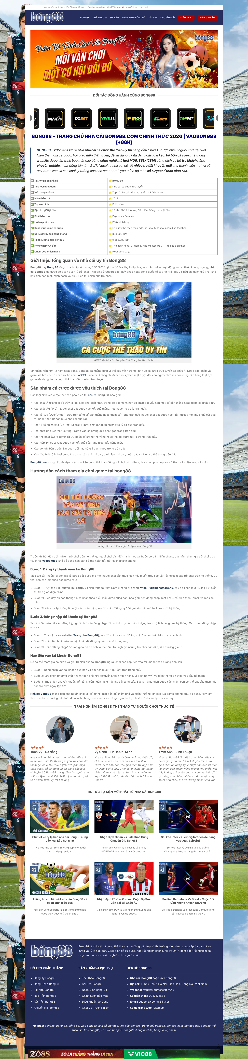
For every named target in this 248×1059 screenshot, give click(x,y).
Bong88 (85, 17)
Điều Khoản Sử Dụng (95, 1001)
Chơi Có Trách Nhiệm (95, 1007)
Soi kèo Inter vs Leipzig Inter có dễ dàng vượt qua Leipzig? (188, 838)
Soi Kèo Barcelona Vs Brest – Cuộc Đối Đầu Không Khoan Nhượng (188, 901)
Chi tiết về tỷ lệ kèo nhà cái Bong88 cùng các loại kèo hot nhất (60, 838)
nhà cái (92, 395)
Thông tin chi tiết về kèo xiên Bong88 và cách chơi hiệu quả (60, 901)
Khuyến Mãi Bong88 (46, 1007)
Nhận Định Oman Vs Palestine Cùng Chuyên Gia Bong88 (124, 838)
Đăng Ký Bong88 (44, 978)
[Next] (210, 59)
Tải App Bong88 (44, 989)
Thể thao (98, 17)
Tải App (152, 17)
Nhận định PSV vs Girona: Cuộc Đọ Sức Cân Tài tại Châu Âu (124, 901)
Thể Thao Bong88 (93, 978)
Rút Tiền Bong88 (44, 1001)
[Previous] (38, 59)
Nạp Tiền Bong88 (45, 995)
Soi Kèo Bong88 (92, 984)
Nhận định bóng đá (133, 17)
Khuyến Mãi (167, 17)
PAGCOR (82, 375)
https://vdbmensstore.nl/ (158, 989)
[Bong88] (47, 17)
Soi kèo (114, 17)
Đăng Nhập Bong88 (46, 984)
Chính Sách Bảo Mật (95, 995)
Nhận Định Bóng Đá (94, 989)
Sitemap (158, 1007)
